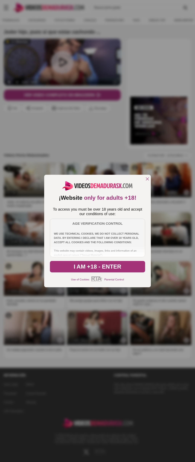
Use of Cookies (80, 279)
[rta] (96, 281)
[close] (147, 179)
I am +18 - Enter (97, 266)
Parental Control (114, 279)
